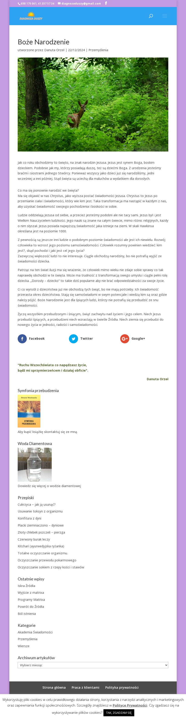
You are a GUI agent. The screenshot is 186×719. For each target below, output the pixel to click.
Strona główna (54, 687)
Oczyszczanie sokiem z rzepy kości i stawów (51, 567)
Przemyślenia (98, 50)
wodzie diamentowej (65, 486)
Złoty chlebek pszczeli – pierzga (41, 532)
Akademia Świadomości (35, 632)
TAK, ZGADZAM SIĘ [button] (119, 713)
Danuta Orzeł (54, 50)
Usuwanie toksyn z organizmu (40, 511)
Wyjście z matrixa (31, 592)
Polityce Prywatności (130, 705)
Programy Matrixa (31, 599)
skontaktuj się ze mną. (61, 432)
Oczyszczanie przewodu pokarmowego (47, 560)
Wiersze (23, 646)
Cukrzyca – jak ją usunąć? (37, 504)
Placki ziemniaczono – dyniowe (41, 525)
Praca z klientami (85, 687)
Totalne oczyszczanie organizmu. (43, 553)
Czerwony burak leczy (34, 539)
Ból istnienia (27, 613)
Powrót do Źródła (31, 606)
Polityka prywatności (122, 687)
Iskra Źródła (26, 586)
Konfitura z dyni (29, 518)
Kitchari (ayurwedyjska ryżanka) (41, 546)
